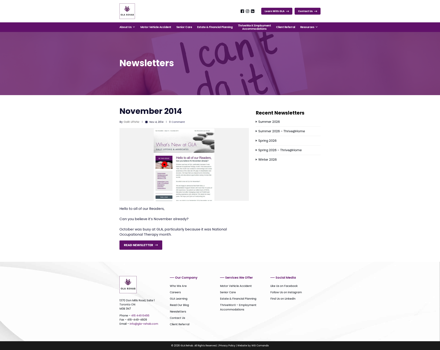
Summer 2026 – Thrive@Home (281, 131)
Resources (307, 27)
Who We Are (178, 286)
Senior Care (184, 27)
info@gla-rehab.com (144, 324)
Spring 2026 (267, 140)
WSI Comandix (260, 345)
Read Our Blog (179, 305)
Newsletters (178, 312)
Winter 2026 (267, 159)
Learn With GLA (274, 11)
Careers (175, 292)
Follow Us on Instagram (286, 292)
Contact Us (305, 11)
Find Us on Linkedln (282, 299)
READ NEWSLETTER (138, 245)
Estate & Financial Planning (215, 27)
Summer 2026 (269, 122)
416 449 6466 (140, 315)
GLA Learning (178, 299)
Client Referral (285, 27)
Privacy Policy (227, 345)
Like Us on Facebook (284, 286)
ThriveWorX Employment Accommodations (254, 27)
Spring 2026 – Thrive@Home (280, 150)
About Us (125, 27)
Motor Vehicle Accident (155, 27)
